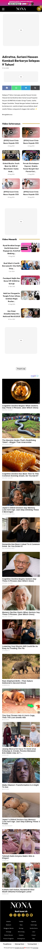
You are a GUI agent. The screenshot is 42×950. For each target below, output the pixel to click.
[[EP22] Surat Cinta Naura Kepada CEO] (31, 183)
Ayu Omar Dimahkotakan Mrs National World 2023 (11, 313)
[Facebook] (10, 915)
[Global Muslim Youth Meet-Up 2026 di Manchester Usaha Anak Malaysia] (11, 155)
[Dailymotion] (31, 915)
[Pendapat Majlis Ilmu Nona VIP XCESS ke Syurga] (30, 280)
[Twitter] (19, 915)
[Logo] (21, 905)
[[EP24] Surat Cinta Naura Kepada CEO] (31, 132)
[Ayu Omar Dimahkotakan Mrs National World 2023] (30, 313)
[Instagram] (14, 915)
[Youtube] (27, 915)
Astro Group (35, 947)
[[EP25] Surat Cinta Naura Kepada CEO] (11, 132)
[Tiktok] (23, 915)
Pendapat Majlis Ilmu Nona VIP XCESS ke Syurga (11, 281)
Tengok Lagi (21, 369)
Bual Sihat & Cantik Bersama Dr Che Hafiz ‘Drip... (11, 266)
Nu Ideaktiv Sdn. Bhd (19, 947)
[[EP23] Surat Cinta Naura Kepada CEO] (11, 183)
